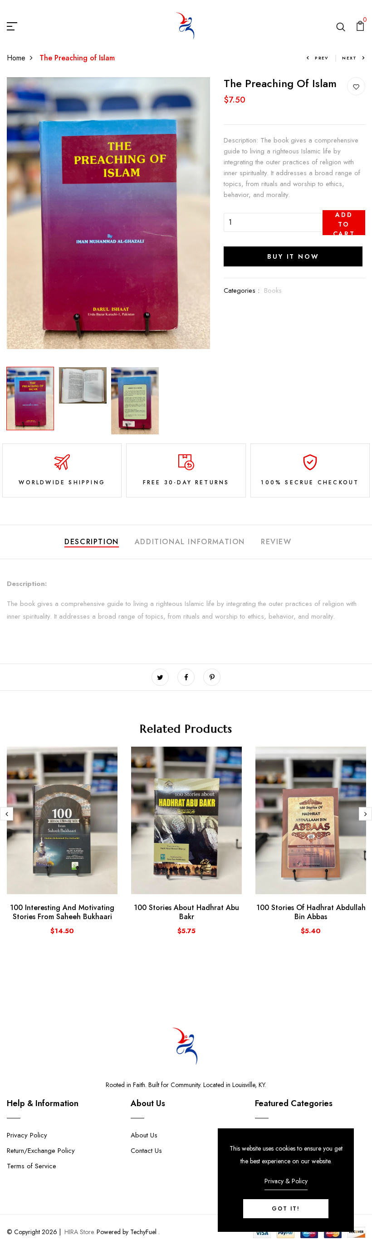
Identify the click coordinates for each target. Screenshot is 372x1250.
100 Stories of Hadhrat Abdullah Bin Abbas (311, 911)
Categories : (241, 290)
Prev (321, 58)
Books (273, 290)
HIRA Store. (79, 1231)
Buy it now (293, 256)
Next (349, 58)
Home (16, 58)
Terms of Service (31, 1166)
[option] (108, 213)
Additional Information (190, 541)
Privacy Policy (27, 1135)
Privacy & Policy (286, 1181)
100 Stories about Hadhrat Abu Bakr (186, 911)
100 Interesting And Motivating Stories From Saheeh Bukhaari (62, 911)
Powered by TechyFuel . (127, 1231)
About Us (144, 1135)
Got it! (286, 1209)
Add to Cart (344, 222)
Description (91, 541)
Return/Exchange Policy (41, 1151)
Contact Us (146, 1151)
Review (276, 541)
